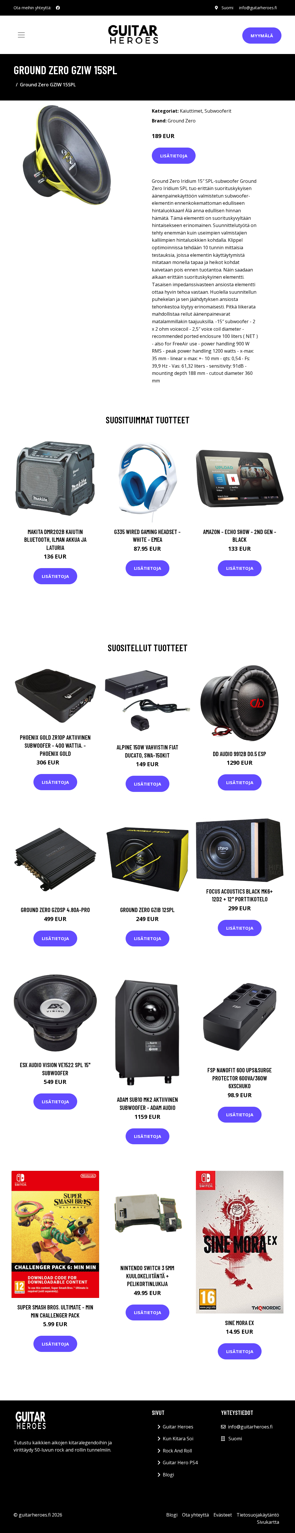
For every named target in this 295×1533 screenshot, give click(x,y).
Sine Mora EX (239, 1322)
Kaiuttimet (191, 111)
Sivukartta (268, 1522)
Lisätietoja (173, 156)
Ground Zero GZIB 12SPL (147, 909)
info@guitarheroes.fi (258, 7)
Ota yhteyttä (195, 1515)
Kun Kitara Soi (178, 1438)
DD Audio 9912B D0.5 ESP (239, 753)
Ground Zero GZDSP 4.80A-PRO (55, 909)
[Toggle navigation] (21, 34)
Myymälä (262, 35)
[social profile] (58, 7)
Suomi (227, 7)
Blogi (168, 1474)
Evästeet (222, 1515)
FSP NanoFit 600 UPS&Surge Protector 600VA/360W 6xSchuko (239, 1077)
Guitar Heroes (178, 1427)
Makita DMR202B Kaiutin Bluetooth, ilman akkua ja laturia (55, 539)
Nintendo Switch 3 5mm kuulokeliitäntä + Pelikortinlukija (147, 1275)
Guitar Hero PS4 (180, 1462)
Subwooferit (218, 111)
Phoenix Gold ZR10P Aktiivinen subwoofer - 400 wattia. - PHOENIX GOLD (55, 745)
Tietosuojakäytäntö (258, 1515)
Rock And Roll (177, 1451)
